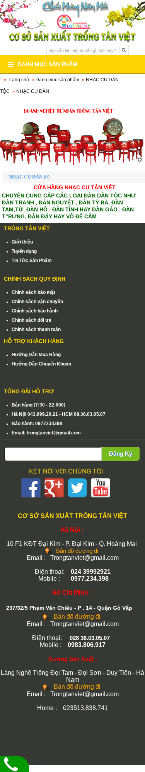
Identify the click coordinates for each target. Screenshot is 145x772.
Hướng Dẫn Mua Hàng (36, 354)
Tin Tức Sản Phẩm (32, 260)
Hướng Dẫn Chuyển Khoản (41, 364)
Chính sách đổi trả (31, 320)
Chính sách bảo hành (35, 311)
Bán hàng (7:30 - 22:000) (38, 405)
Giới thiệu (22, 242)
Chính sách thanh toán (36, 329)
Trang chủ (18, 79)
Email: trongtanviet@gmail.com (46, 433)
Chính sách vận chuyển (37, 301)
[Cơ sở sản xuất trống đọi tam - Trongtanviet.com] (72, 14)
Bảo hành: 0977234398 (37, 423)
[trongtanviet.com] (72, 132)
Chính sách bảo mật (33, 292)
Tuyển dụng (24, 251)
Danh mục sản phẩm (57, 79)
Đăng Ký (120, 453)
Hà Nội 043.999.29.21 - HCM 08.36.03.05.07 (59, 414)
